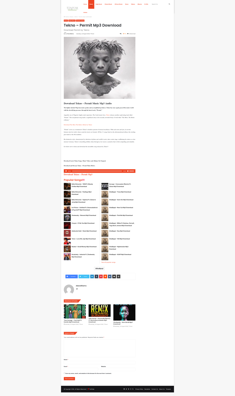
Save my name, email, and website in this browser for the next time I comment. (88, 373)
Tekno (108, 115)
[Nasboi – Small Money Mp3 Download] (67, 248)
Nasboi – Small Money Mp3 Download (84, 247)
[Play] (66, 171)
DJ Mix (146, 4)
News (126, 4)
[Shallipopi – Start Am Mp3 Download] (104, 202)
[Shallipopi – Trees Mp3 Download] (104, 194)
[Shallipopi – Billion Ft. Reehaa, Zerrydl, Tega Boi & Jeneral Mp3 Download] (104, 225)
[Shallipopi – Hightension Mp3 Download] (104, 248)
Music (91, 4)
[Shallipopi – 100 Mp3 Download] (104, 241)
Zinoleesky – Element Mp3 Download (84, 215)
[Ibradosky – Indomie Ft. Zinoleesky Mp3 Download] (67, 256)
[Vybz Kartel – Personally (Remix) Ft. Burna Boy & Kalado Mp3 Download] (100, 310)
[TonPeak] (73, 8)
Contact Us (154, 389)
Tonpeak (168, 389)
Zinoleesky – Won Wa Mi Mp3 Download (123, 323)
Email (66, 366)
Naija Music (99, 4)
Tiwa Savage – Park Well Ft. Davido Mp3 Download (73, 321)
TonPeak (91, 389)
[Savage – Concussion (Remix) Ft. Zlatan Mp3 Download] (104, 186)
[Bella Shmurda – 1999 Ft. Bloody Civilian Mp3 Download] (67, 186)
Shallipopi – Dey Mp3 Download (119, 231)
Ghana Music (108, 4)
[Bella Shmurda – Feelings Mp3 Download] (67, 194)
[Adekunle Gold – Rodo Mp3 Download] (67, 233)
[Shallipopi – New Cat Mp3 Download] (104, 209)
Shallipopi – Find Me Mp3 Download (121, 215)
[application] (99, 171)
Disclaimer (147, 389)
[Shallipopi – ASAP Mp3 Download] (104, 256)
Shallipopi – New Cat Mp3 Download (121, 207)
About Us (162, 389)
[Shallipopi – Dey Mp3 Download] (104, 233)
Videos (133, 4)
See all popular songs (108, 262)
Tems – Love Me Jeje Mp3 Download (84, 239)
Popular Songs (80, 20)
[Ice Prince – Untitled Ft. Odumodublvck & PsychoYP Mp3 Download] (67, 209)
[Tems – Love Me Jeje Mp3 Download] (67, 241)
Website (103, 366)
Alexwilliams (70, 33)
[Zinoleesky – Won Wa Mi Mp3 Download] (124, 312)
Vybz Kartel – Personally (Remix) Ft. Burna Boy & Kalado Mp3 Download (99, 320)
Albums (140, 4)
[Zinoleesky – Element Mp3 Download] (67, 217)
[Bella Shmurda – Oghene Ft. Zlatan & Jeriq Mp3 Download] (67, 202)
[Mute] (128, 171)
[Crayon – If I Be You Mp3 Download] (67, 225)
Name (66, 359)
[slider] (131, 171)
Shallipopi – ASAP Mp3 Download (120, 254)
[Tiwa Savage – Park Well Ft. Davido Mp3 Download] (75, 311)
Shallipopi (99, 268)
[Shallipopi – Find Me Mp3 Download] (104, 217)
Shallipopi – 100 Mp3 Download (119, 239)
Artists (85, 12)
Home (85, 4)
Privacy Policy (139, 389)
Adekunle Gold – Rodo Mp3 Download (84, 231)
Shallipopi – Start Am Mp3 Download (121, 200)
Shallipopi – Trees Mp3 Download (120, 192)
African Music (119, 4)
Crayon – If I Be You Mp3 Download (83, 223)
